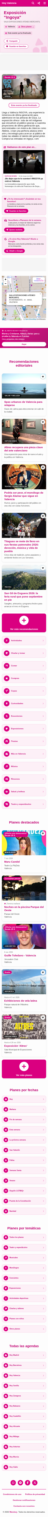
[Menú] (44, 3)
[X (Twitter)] (34, 1482)
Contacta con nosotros (24, 1506)
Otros (7, 96)
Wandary (13, 1512)
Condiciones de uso (12, 1494)
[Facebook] (27, 1482)
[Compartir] (39, 3)
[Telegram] (20, 1482)
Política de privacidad (35, 1494)
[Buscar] (33, 3)
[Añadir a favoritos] (43, 77)
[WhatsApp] (13, 1482)
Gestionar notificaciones (24, 1500)
